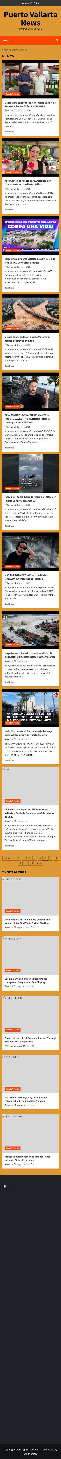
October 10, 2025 (23, 583)
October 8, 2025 (23, 739)
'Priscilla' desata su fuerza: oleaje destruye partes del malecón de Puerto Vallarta (28, 733)
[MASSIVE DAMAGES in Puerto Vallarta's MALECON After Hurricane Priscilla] (30, 551)
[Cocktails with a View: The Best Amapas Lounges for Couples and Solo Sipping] (30, 955)
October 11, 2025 (23, 505)
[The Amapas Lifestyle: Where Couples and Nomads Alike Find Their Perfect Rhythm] (30, 896)
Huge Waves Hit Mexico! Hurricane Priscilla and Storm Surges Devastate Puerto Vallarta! (30, 655)
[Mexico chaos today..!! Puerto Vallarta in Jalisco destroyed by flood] (30, 313)
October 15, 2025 (23, 189)
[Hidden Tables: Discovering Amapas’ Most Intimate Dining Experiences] (30, 1133)
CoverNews (47, 1449)
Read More (9, 131)
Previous (9, 858)
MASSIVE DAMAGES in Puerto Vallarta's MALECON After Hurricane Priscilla (26, 577)
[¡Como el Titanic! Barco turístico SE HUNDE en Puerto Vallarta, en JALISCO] (30, 473)
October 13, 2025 (23, 345)
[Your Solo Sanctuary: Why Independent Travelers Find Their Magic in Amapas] (30, 1074)
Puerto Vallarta (12, 94)
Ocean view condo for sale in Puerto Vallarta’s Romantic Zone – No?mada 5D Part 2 (30, 104)
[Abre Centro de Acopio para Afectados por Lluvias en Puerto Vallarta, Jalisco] (30, 157)
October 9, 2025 (23, 661)
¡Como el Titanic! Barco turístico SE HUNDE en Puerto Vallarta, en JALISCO (30, 498)
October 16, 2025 (23, 110)
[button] (57, 40)
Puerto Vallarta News (30, 19)
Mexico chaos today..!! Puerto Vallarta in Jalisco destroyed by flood (27, 338)
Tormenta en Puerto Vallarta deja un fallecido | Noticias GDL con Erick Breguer (30, 260)
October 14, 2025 (23, 267)
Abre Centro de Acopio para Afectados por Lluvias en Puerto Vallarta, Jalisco (28, 182)
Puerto (10, 110)
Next (38, 863)
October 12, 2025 (23, 427)
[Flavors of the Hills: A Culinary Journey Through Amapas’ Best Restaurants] (30, 1015)
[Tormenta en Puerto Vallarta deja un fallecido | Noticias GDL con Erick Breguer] (30, 235)
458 (31, 863)
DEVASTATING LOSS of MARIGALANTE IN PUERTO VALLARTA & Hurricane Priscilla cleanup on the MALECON (27, 418)
